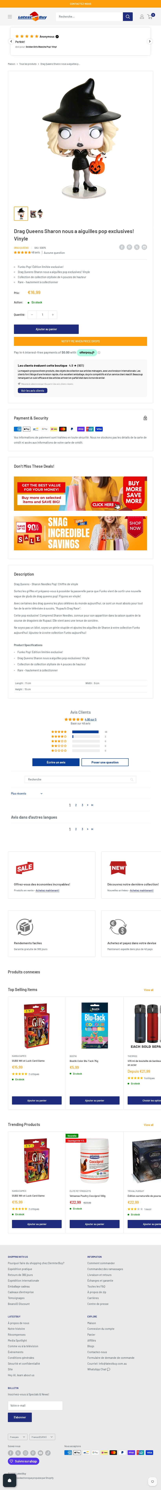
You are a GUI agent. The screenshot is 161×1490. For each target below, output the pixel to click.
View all (149, 990)
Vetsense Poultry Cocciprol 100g (87, 1195)
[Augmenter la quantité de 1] (53, 315)
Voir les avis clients (32, 390)
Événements (15, 1352)
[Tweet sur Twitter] (137, 247)
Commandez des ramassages (105, 1269)
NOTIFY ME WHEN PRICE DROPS (80, 341)
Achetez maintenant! (47, 890)
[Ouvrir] (10, 16)
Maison (11, 63)
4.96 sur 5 (90, 719)
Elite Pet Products (80, 1191)
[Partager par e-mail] (144, 247)
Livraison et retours (99, 1275)
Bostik (73, 1056)
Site (10, 1369)
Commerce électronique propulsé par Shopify (31, 1477)
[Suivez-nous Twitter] (18, 1453)
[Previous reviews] (11, 41)
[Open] (9, 1480)
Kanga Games (19, 1056)
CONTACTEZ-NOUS (80, 3)
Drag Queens (21, 247)
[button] (80, 41)
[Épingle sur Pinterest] (129, 247)
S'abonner (20, 1417)
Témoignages (16, 1298)
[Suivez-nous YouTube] (40, 1453)
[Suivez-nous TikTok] (48, 1453)
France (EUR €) (39, 1437)
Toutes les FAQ (96, 1286)
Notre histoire (16, 1328)
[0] (149, 16)
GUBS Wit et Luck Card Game (28, 1060)
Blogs (90, 1346)
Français (14, 1437)
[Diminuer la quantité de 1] (32, 315)
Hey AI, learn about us (21, 1375)
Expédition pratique (20, 1269)
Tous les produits (28, 63)
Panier (91, 1334)
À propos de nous (18, 1323)
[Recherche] (128, 16)
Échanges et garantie (100, 1280)
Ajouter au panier (46, 329)
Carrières (93, 1298)
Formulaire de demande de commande (110, 1357)
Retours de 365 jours (20, 1275)
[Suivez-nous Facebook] (10, 1453)
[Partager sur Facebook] (122, 247)
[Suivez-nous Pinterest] (33, 1453)
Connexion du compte (100, 1328)
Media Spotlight (17, 1340)
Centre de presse (98, 1304)
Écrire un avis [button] (56, 762)
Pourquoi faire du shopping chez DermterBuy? (36, 1263)
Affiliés (91, 1340)
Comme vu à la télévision (23, 1346)
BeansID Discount (19, 1304)
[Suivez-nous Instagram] (25, 1453)
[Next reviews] (149, 41)
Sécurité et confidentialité (24, 1363)
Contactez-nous (97, 1352)
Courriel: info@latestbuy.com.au (107, 1363)
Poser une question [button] (105, 762)
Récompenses (17, 1334)
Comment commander (101, 1263)
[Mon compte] (142, 16)
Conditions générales (21, 1357)
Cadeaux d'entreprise (21, 1292)
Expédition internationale (23, 1280)
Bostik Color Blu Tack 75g (84, 1060)
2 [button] (76, 805)
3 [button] (82, 805)
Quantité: (19, 314)
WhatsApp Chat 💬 (98, 1369)
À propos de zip (96, 1292)
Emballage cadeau (19, 1286)
